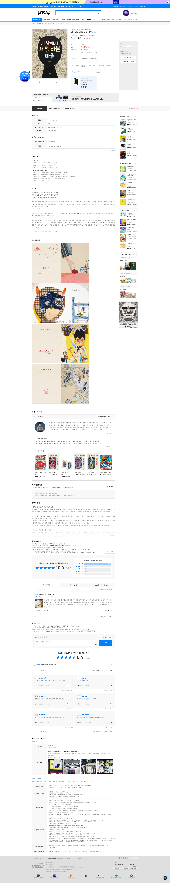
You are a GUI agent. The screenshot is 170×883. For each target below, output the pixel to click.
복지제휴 (85, 858)
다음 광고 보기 (137, 15)
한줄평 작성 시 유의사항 (111, 637)
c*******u (106, 709)
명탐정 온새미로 (130, 234)
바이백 (57, 19)
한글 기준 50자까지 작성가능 (43, 641)
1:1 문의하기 (117, 869)
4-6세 (52, 23)
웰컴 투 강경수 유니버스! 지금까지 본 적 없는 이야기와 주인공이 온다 (55, 443)
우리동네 (122, 276)
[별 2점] (38, 637)
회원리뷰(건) (86, 38)
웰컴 (34, 23)
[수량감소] (124, 46)
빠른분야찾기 (36, 19)
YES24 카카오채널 (119, 858)
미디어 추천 (41, 180)
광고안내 (74, 858)
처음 (35, 589)
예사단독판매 (110, 19)
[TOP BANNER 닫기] (168, 2)
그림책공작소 (82, 35)
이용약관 (44, 858)
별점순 (110, 589)
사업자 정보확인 (79, 867)
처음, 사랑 (129, 136)
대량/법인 (135, 19)
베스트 (44, 19)
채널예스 (69, 19)
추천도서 (130, 19)
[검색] (98, 13)
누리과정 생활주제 (46, 167)
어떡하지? (129, 144)
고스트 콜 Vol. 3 (52, 472)
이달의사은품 (118, 19)
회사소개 (34, 858)
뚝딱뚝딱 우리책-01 (86, 29)
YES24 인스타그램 (126, 858)
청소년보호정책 (60, 858)
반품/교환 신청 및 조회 (60, 785)
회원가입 (119, 6)
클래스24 (83, 19)
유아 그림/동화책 (53, 164)
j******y (122, 257)
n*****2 (106, 690)
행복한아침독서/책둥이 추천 (45, 172)
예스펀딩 (78, 19)
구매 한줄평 (96, 671)
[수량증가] (132, 46)
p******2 (123, 273)
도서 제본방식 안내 (51, 123)
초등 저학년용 (61, 174)
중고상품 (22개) (75, 72)
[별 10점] (46, 637)
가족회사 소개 (133, 858)
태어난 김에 (84, 83)
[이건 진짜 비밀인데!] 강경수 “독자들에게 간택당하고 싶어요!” (52, 441)
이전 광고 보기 (136, 15)
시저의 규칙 (129, 128)
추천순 (106, 589)
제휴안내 (80, 858)
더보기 (134, 117)
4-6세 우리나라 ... (62, 23)
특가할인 (124, 19)
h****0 (44, 597)
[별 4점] (40, 637)
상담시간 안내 (134, 869)
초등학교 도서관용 (62, 172)
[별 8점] (44, 637)
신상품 (48, 19)
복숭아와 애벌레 (130, 166)
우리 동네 (54, 167)
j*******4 (64, 690)
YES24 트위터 (123, 858)
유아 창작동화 (52, 165)
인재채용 (39, 858)
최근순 (101, 589)
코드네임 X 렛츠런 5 (105, 472)
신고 (56, 597)
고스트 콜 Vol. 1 (91, 472)
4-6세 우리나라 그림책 (51, 162)
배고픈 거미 (129, 152)
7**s (65, 709)
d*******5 (64, 727)
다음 (42, 589)
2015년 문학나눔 (62, 178)
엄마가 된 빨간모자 (131, 213)
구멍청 (128, 190)
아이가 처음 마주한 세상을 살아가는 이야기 (87, 441)
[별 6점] (42, 637)
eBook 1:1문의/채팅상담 (130, 866)
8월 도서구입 (123, 260)
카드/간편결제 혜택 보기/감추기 (97, 59)
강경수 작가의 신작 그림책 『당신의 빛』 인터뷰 (88, 443)
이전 (38, 589)
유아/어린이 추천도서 (43, 176)
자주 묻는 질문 (125, 869)
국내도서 (39, 23)
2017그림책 (123, 289)
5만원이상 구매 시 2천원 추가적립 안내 (97, 52)
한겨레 (47, 180)
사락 (73, 19)
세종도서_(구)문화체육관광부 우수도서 (47, 178)
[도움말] (77, 50)
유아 (46, 23)
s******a (122, 286)
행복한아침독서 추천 (55, 176)
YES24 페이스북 (121, 858)
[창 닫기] (95, 77)
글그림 (74, 35)
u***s (107, 727)
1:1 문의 (68, 785)
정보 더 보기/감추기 (81, 38)
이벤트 (53, 19)
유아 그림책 (45, 164)
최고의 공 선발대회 (131, 227)
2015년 (55, 172)
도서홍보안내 (68, 858)
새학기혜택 (103, 19)
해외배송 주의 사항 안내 (128, 51)
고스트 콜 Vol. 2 (78, 472)
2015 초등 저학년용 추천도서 (68, 176)
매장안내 (62, 19)
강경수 (72, 35)
